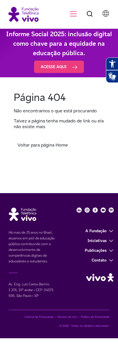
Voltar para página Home (42, 145)
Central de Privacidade (39, 317)
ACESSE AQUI (54, 66)
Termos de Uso (67, 317)
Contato (99, 260)
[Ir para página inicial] (20, 14)
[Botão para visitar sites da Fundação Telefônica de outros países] (105, 13)
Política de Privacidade (95, 317)
